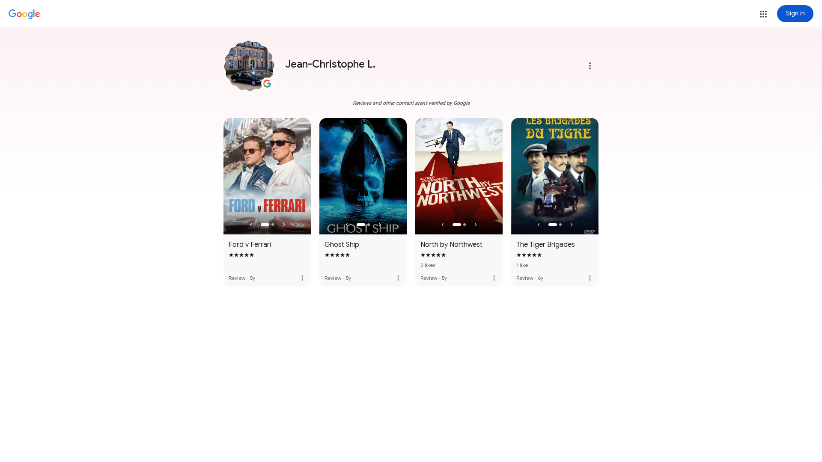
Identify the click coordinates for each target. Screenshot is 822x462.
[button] (763, 14)
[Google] (24, 14)
